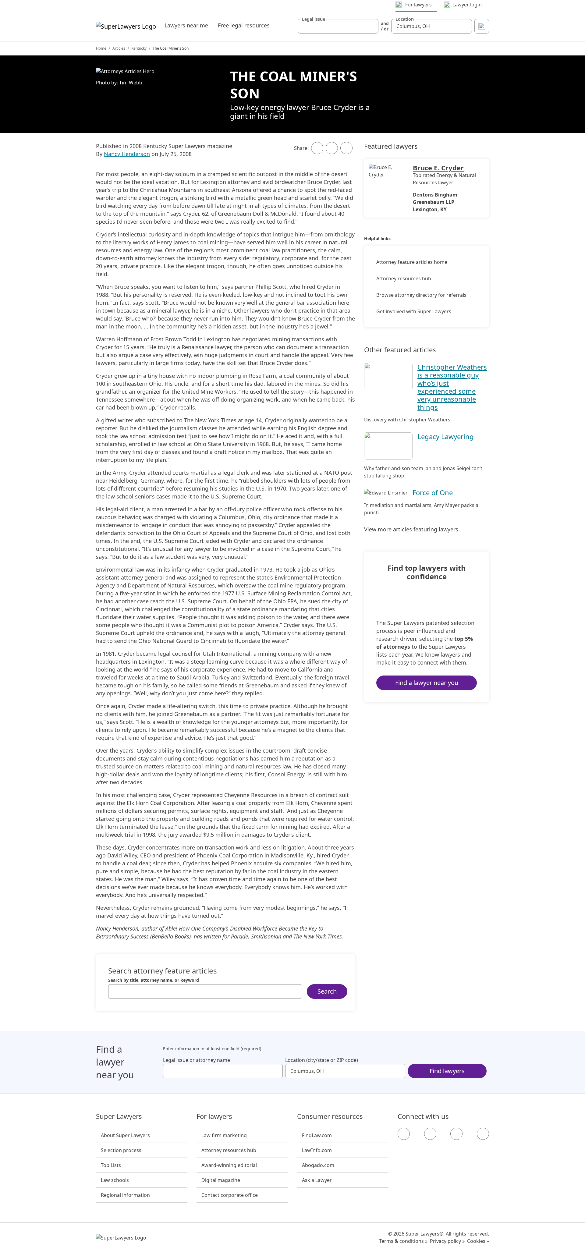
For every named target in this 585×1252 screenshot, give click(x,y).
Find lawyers (447, 1071)
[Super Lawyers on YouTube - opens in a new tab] (456, 1134)
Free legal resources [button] (244, 25)
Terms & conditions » (403, 1241)
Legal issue (313, 19)
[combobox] (338, 26)
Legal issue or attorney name (196, 1060)
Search (327, 991)
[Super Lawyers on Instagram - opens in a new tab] (430, 1134)
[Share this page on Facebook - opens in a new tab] (317, 148)
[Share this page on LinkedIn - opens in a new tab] (346, 148)
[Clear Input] (371, 26)
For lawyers (214, 1116)
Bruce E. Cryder (438, 167)
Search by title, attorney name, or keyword (153, 980)
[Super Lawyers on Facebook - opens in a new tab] (404, 1134)
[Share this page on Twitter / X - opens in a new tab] (332, 148)
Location (404, 19)
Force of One (433, 492)
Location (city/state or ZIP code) (321, 1060)
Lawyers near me (186, 25)
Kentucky (139, 48)
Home (101, 48)
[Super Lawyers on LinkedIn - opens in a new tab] (483, 1134)
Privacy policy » (447, 1241)
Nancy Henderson (127, 154)
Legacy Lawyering (445, 436)
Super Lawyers (119, 1116)
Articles (118, 48)
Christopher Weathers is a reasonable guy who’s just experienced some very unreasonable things (452, 387)
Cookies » (478, 1241)
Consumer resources (330, 1116)
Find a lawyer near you (426, 683)
